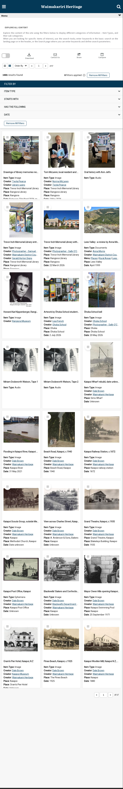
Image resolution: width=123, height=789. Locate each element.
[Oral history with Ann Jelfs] (101, 150)
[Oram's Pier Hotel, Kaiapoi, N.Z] (21, 639)
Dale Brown (98, 391)
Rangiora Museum (21, 321)
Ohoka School (59, 324)
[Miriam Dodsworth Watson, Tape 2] (61, 359)
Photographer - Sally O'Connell (67, 251)
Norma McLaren (60, 181)
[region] (61, 104)
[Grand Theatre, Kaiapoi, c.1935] (101, 499)
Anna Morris (99, 251)
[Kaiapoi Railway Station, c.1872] (101, 429)
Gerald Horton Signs (22, 258)
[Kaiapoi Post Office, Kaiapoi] (21, 569)
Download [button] (29, 55)
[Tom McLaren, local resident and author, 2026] (61, 150)
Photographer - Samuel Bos (26, 251)
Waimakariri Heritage (103, 394)
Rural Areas (105, 258)
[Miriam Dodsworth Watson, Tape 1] (21, 359)
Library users (18, 185)
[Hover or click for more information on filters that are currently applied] (84, 75)
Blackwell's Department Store (67, 604)
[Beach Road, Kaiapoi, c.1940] (61, 429)
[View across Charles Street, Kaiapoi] (61, 499)
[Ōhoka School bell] (101, 289)
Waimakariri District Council (26, 254)
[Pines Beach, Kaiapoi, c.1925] (61, 639)
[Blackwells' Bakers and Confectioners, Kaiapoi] (61, 569)
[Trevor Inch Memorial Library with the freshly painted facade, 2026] (61, 220)
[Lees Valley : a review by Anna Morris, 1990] (101, 220)
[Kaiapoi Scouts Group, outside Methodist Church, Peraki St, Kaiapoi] (21, 499)
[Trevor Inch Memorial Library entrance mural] (21, 220)
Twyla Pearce (19, 181)
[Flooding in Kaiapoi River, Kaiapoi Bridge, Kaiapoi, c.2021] (21, 429)
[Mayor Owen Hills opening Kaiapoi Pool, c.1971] (101, 569)
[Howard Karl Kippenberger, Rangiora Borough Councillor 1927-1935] (21, 289)
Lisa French (58, 321)
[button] (55, 56)
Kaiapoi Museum (20, 674)
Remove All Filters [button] (98, 75)
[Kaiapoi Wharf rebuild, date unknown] (101, 359)
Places (94, 258)
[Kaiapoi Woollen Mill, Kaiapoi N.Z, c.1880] (101, 639)
